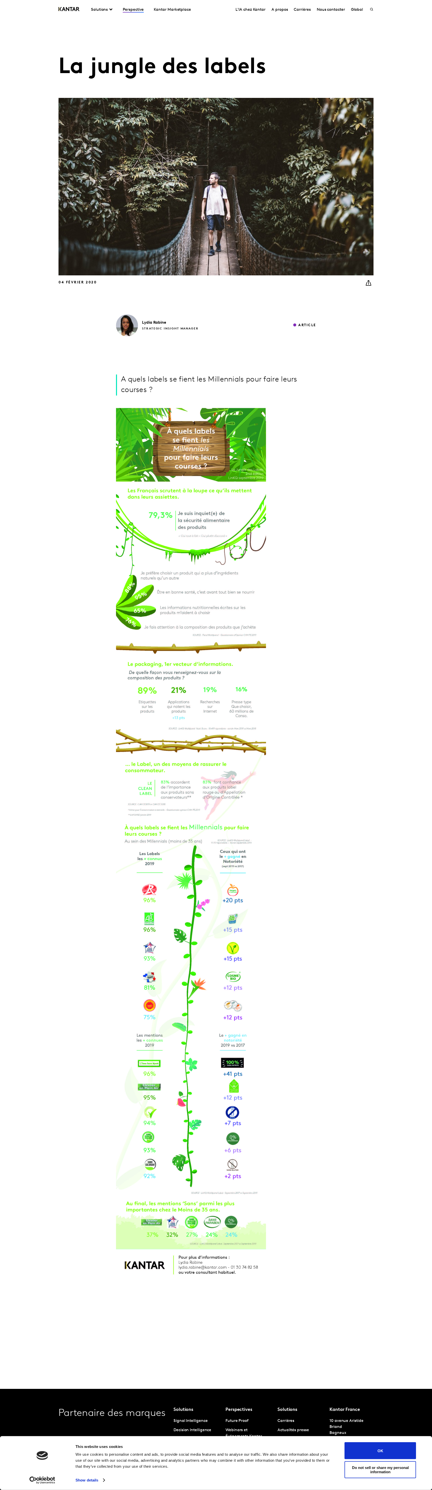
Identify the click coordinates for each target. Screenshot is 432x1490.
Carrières (302, 10)
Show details (87, 1480)
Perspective (133, 10)
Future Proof (237, 1421)
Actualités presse (293, 1430)
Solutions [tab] (99, 10)
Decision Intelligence (192, 1430)
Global (357, 10)
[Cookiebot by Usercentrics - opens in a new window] (42, 1480)
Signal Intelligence (191, 1421)
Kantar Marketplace (172, 10)
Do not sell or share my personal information (380, 1469)
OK (380, 1450)
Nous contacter (331, 10)
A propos (280, 10)
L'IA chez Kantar (251, 10)
